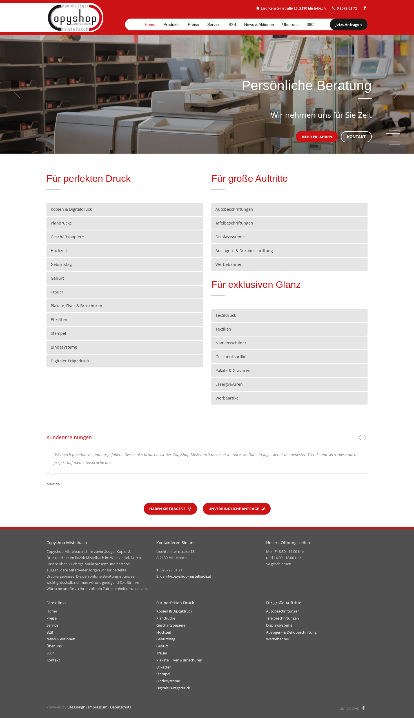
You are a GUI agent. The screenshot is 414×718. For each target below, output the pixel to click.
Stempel (163, 673)
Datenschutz (120, 707)
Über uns (54, 646)
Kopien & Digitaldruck (174, 611)
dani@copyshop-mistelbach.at (185, 576)
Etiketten (164, 667)
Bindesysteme (168, 680)
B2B (49, 632)
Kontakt (53, 660)
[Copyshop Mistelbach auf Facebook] (365, 8)
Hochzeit (163, 632)
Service (52, 625)
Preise (51, 618)
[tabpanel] (207, 92)
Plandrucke (165, 618)
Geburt (162, 646)
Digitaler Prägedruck (173, 687)
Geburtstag (165, 638)
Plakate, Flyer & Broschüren (179, 660)
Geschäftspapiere (170, 625)
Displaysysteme (279, 625)
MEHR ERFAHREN (316, 136)
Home (51, 611)
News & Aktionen (60, 638)
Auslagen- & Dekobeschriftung (291, 632)
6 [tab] (394, 144)
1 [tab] (394, 130)
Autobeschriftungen (283, 611)
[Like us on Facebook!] (363, 708)
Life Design (76, 707)
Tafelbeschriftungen (282, 618)
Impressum (97, 707)
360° (50, 653)
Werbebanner (277, 638)
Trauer (161, 653)
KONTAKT (356, 136)
